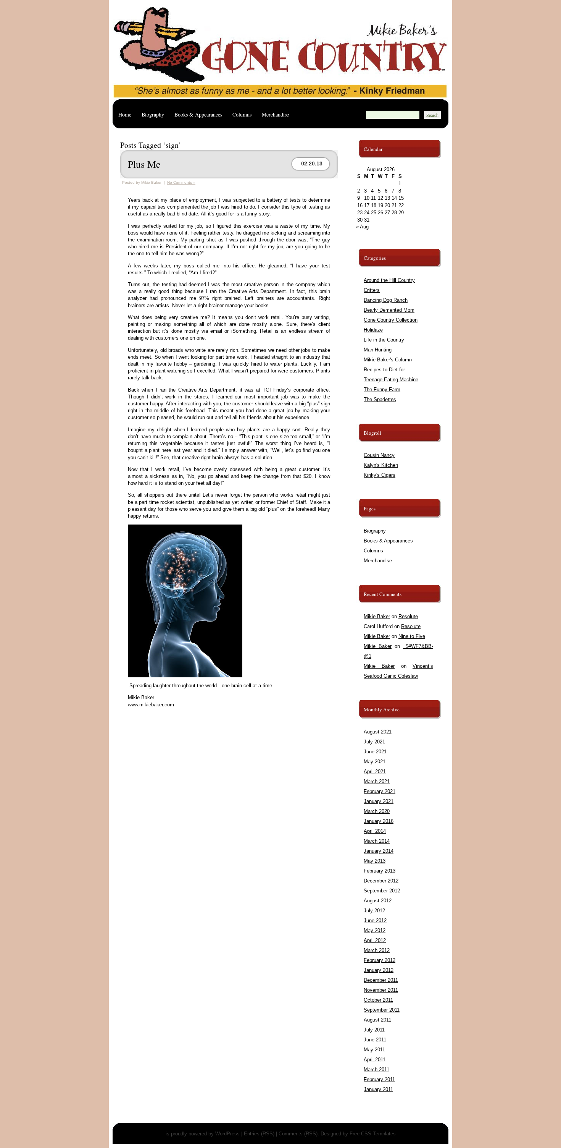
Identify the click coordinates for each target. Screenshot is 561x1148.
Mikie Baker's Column (388, 360)
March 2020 (377, 811)
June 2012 (375, 920)
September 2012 (382, 891)
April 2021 (375, 771)
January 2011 (378, 1089)
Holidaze (373, 330)
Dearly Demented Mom (389, 310)
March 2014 (377, 841)
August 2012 (378, 901)
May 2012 (374, 930)
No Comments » (181, 182)
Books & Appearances (198, 114)
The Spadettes (380, 399)
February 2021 (379, 791)
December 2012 (381, 881)
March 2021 (377, 781)
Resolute (408, 616)
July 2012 (374, 910)
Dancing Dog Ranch (386, 300)
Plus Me (144, 163)
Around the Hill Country (389, 280)
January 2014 (378, 851)
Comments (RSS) (298, 1134)
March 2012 (377, 950)
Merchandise (275, 114)
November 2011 (381, 990)
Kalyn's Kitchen (381, 465)
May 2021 (374, 761)
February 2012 (379, 960)
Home (124, 114)
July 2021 (374, 742)
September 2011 (382, 1010)
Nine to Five (411, 636)
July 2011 (374, 1030)
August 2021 (378, 732)
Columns (241, 114)
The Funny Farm (382, 389)
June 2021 (375, 752)
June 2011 (375, 1040)
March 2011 (376, 1069)
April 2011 (374, 1059)
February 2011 (379, 1079)
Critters (372, 290)
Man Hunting (378, 350)
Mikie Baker (377, 616)
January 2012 (378, 970)
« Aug (362, 227)
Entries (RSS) (259, 1134)
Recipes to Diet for (384, 369)
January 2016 (378, 821)
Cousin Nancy (379, 455)
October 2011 (378, 1000)
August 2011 (377, 1020)
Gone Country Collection (391, 320)
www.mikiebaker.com (151, 705)
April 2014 (375, 831)
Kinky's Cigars (379, 475)
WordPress (227, 1134)
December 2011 (381, 980)
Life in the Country (384, 340)
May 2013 (374, 861)
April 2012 (375, 940)
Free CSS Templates (373, 1134)
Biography (153, 114)
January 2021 (378, 801)
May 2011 (374, 1049)
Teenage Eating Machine (391, 379)
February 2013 (379, 871)
